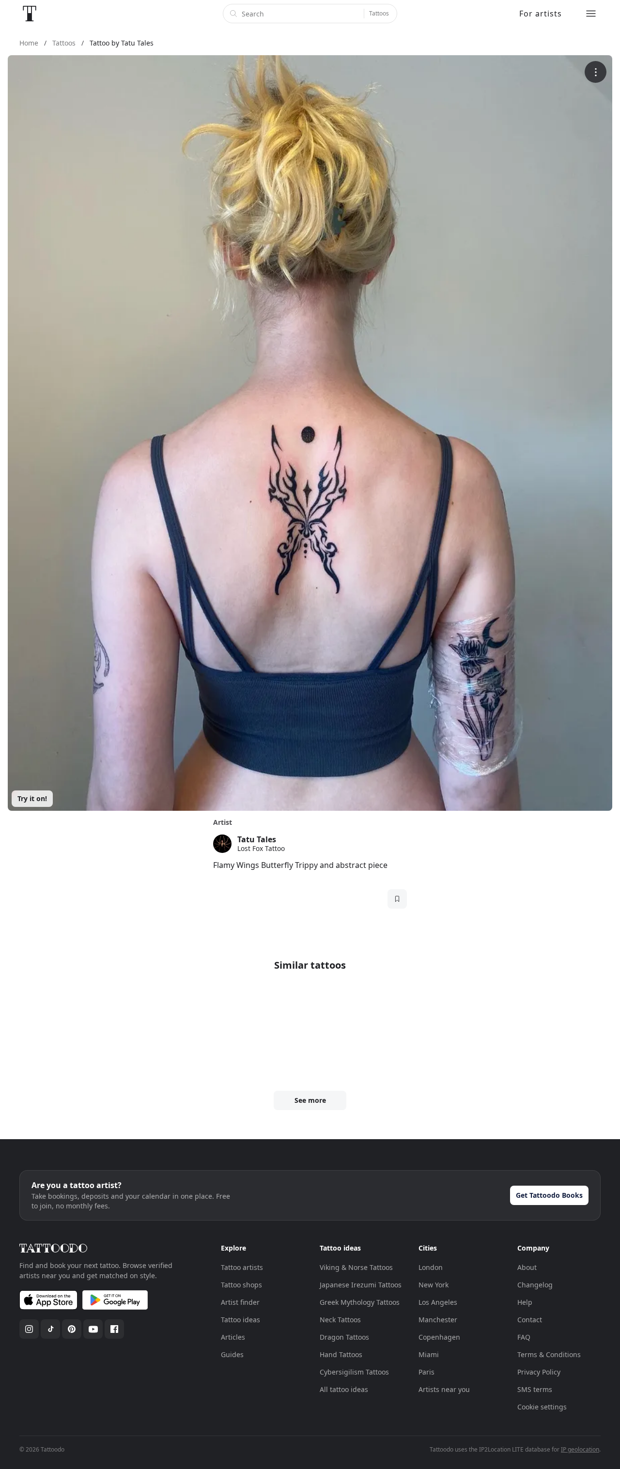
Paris (426, 1371)
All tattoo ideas (344, 1389)
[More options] (595, 72)
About (527, 1267)
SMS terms (534, 1389)
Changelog (535, 1284)
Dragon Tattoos (344, 1337)
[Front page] (29, 13)
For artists (540, 13)
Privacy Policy (538, 1371)
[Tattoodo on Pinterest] (71, 1329)
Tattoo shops (241, 1284)
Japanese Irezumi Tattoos (361, 1284)
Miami (428, 1354)
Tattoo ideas (240, 1319)
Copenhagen (439, 1337)
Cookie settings (542, 1406)
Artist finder (240, 1302)
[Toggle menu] (591, 13)
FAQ (523, 1337)
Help (524, 1302)
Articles (233, 1337)
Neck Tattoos (340, 1319)
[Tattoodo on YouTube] (93, 1329)
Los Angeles (437, 1302)
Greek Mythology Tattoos (360, 1302)
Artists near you (444, 1389)
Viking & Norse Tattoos (356, 1267)
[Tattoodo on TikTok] (50, 1329)
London (430, 1267)
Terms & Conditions (549, 1354)
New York (433, 1284)
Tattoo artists (242, 1267)
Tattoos (379, 13)
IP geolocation (580, 1449)
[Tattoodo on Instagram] (29, 1329)
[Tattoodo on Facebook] (114, 1329)
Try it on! (32, 798)
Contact (529, 1319)
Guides (232, 1354)
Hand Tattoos (341, 1354)
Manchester (437, 1319)
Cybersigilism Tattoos (354, 1371)
